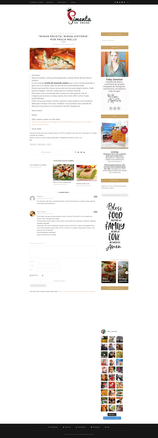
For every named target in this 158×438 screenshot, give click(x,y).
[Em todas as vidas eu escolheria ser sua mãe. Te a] (104, 370)
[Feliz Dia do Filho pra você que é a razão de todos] (112, 370)
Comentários (46, 152)
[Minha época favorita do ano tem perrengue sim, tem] (119, 385)
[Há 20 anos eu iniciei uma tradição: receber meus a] (112, 354)
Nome (32, 261)
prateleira (62, 2)
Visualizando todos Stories (120, 260)
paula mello (41, 211)
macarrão (33, 144)
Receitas (61, 33)
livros (73, 2)
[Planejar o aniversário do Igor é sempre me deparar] (119, 362)
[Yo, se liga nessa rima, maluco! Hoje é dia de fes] (112, 347)
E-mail (32, 265)
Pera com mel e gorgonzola (62, 182)
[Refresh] (43, 275)
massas (54, 33)
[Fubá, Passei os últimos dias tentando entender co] (112, 339)
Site (31, 270)
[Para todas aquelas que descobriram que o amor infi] (119, 347)
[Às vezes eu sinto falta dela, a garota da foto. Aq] (104, 377)
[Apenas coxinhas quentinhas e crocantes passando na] (104, 408)
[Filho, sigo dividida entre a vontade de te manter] (112, 377)
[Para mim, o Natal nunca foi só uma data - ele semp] (112, 385)
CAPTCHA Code (59, 281)
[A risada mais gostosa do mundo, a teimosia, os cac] (119, 377)
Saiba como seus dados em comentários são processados (76, 291)
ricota (49, 144)
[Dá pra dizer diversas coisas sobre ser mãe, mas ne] (112, 400)
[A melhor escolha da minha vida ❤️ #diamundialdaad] (119, 370)
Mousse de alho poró (82, 183)
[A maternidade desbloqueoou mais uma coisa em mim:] (104, 339)
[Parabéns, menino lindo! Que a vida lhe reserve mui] (104, 400)
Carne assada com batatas (38, 165)
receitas (50, 2)
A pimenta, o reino (36, 2)
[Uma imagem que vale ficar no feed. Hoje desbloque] (104, 354)
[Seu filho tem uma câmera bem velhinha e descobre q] (119, 408)
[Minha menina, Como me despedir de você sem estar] (104, 385)
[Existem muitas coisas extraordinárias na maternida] (104, 347)
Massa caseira (41, 144)
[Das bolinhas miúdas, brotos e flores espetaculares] (119, 354)
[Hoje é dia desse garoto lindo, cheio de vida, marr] (119, 339)
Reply (95, 196)
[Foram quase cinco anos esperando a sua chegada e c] (112, 362)
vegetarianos (70, 33)
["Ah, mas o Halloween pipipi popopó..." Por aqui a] (104, 392)
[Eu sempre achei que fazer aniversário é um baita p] (104, 362)
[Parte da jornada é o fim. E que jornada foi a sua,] (119, 400)
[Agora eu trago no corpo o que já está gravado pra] (112, 392)
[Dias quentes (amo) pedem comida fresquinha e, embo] (112, 408)
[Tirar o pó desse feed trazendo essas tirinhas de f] (119, 392)
